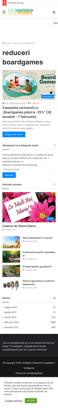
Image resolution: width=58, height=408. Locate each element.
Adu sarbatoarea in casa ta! (37, 237)
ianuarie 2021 (11, 327)
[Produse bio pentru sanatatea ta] (11, 257)
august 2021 (10, 307)
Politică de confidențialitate (29, 373)
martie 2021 (10, 317)
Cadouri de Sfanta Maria (19, 226)
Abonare (9, 175)
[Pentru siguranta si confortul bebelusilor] (11, 285)
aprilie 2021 (10, 312)
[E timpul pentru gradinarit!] (11, 271)
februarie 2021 (11, 322)
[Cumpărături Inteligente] (21, 12)
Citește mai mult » (14, 134)
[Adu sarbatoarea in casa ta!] (11, 242)
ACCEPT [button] (31, 400)
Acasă (7, 43)
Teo (6, 103)
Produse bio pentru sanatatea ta (24, 2)
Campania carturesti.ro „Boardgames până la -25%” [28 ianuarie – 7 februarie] (26, 112)
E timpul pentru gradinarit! (37, 266)
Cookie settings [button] (13, 400)
